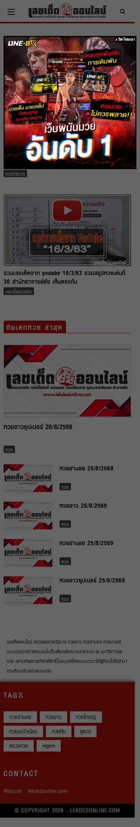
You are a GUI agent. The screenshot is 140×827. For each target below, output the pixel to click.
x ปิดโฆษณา (125, 39)
